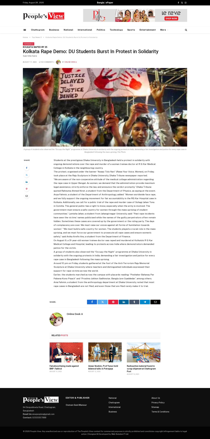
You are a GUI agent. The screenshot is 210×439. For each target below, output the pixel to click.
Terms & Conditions (160, 412)
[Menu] (25, 30)
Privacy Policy (157, 402)
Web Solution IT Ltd (119, 434)
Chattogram (38, 30)
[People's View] (43, 16)
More (163, 30)
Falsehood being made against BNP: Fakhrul (64, 367)
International (85, 30)
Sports (131, 30)
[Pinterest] (26, 189)
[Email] (26, 196)
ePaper (109, 2)
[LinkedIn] (26, 182)
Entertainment (148, 30)
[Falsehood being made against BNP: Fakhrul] (66, 352)
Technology (116, 30)
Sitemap (155, 407)
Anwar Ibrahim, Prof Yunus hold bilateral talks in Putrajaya (103, 367)
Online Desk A (71, 62)
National (68, 30)
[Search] (185, 30)
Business (54, 30)
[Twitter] (26, 175)
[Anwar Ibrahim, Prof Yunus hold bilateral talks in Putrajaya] (105, 352)
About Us (155, 398)
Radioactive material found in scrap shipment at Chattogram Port (141, 369)
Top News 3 (28, 44)
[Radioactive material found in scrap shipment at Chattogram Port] (143, 352)
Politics (101, 30)
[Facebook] (26, 168)
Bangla (100, 2)
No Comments (47, 62)
